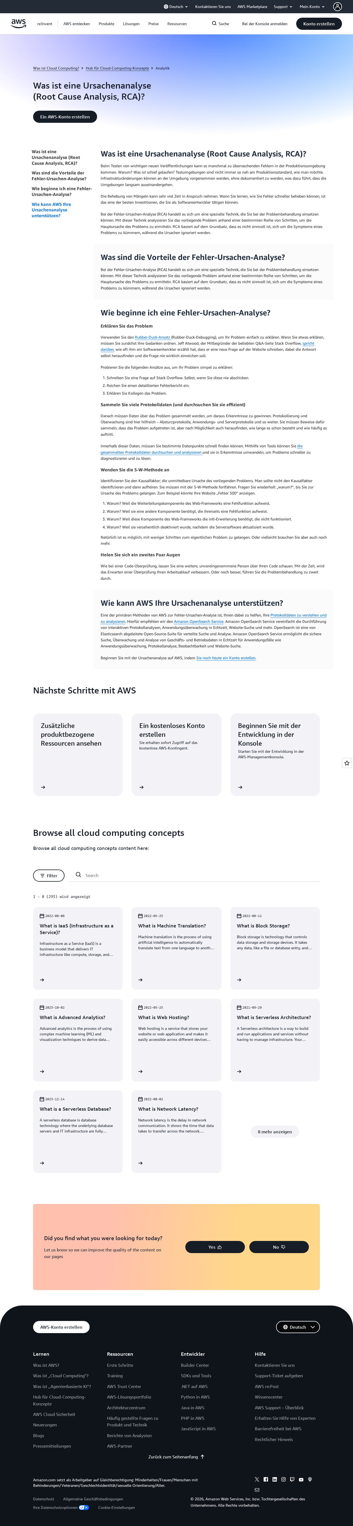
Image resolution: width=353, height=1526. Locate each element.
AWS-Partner (119, 1446)
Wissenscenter (269, 1397)
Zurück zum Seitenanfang (173, 1456)
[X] (257, 1480)
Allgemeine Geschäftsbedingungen (93, 1498)
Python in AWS (195, 1397)
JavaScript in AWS (198, 1428)
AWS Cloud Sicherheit (54, 1414)
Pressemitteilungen (52, 1446)
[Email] (257, 1491)
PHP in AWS (192, 1418)
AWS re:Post (267, 1386)
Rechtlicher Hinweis (274, 1439)
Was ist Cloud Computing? (56, 68)
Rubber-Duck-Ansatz (153, 337)
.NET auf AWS (194, 1386)
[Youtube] (301, 1480)
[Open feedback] (347, 763)
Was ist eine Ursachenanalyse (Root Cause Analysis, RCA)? (56, 157)
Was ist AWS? (46, 1365)
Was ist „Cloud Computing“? (61, 1375)
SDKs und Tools (196, 1375)
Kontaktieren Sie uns (275, 1365)
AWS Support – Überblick (279, 1407)
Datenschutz (43, 1498)
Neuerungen (45, 1424)
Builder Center (195, 1365)
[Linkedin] (274, 1480)
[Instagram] (283, 1480)
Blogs (38, 1435)
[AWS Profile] (337, 6)
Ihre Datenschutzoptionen (55, 1507)
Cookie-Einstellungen (116, 1507)
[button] (76, 24)
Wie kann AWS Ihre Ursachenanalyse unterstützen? (51, 210)
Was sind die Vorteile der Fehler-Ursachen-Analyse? (59, 175)
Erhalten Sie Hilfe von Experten (285, 1418)
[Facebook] (266, 1480)
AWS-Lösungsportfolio (129, 1397)
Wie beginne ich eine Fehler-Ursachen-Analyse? (62, 191)
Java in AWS (192, 1407)
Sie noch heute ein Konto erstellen (225, 657)
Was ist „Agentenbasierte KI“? (62, 1386)
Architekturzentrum (126, 1407)
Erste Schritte (120, 1365)
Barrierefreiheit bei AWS (278, 1428)
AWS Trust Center (124, 1386)
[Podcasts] (310, 1480)
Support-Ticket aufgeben (279, 1375)
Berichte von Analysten (129, 1435)
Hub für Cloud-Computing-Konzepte (117, 68)
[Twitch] (292, 1480)
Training (115, 1375)
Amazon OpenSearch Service (198, 621)
